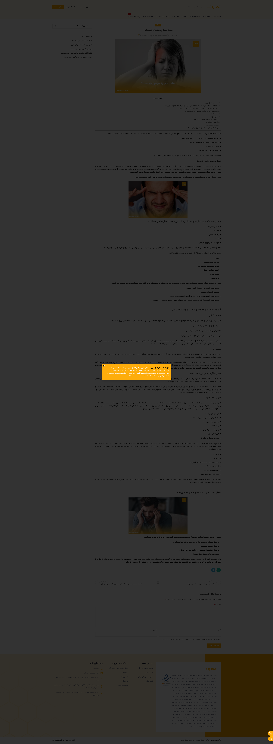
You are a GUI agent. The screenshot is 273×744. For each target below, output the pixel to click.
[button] (105, 359)
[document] (136, 372)
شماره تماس (165, 380)
